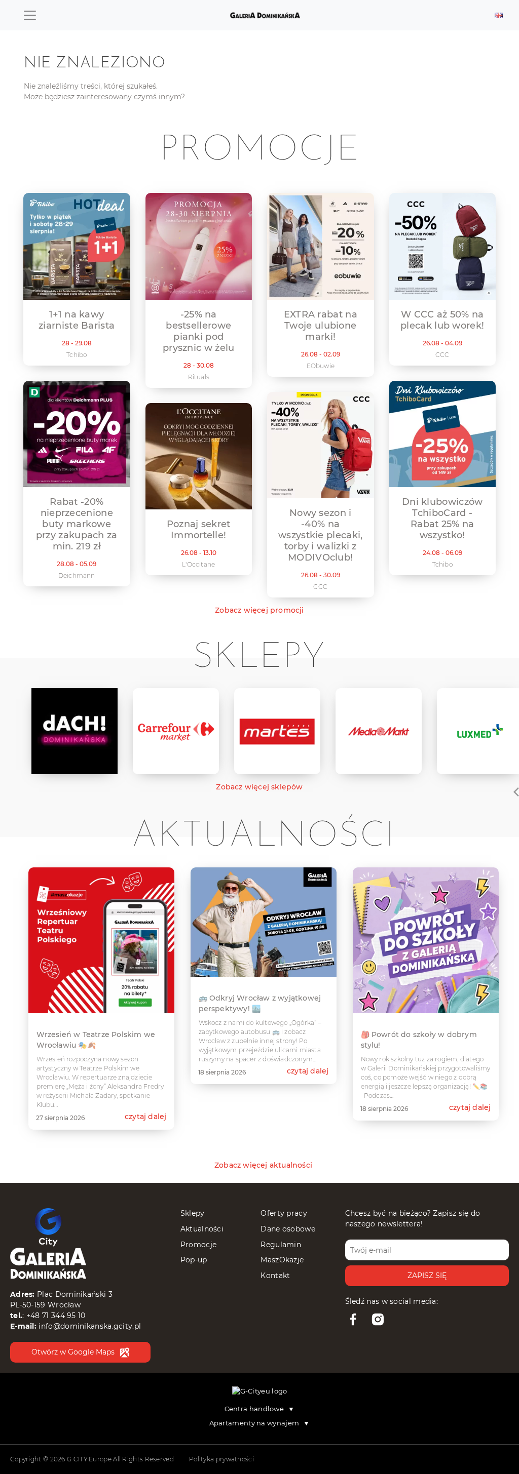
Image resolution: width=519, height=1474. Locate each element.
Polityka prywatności (221, 1459)
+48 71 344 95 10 (56, 1315)
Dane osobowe (288, 1228)
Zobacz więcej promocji (259, 610)
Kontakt (275, 1275)
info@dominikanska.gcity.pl (90, 1326)
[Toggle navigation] (30, 15)
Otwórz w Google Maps (73, 1352)
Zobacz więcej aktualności (263, 1165)
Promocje (198, 1244)
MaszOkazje (282, 1259)
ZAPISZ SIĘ (427, 1275)
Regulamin (281, 1244)
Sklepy (192, 1213)
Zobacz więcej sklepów (259, 786)
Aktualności (202, 1228)
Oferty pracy (284, 1213)
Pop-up (193, 1259)
